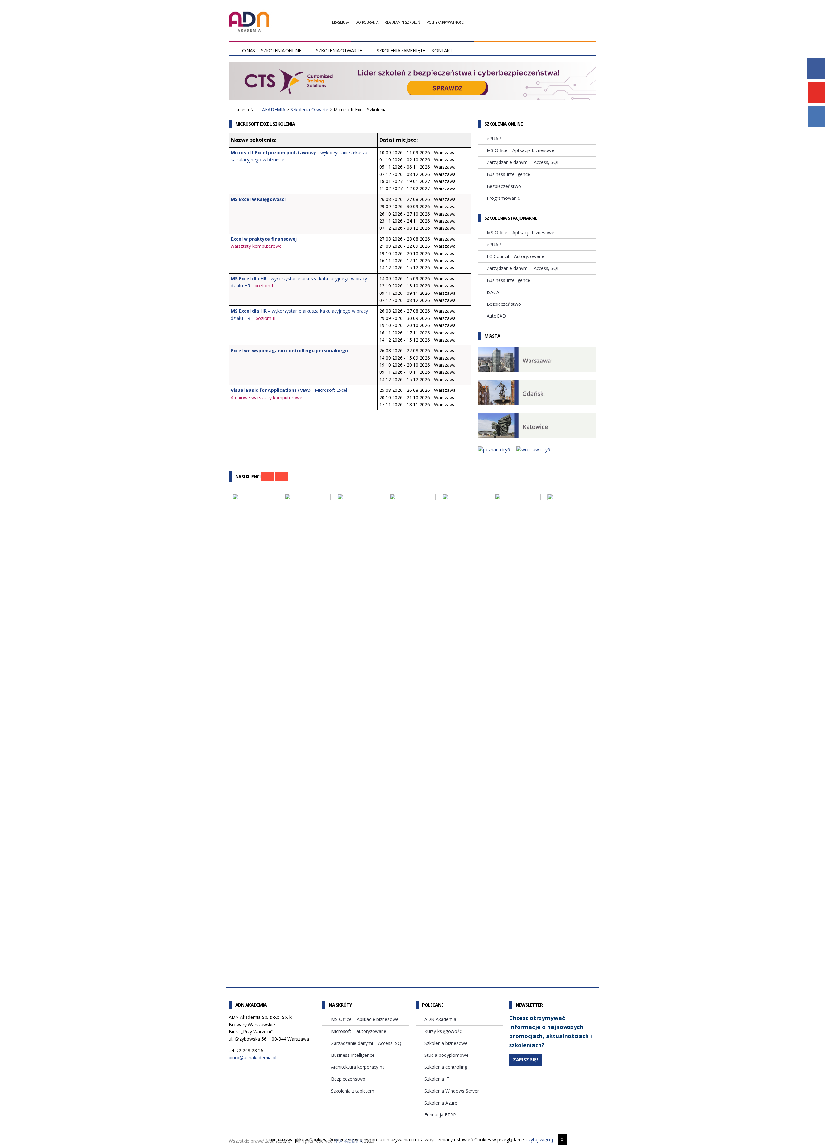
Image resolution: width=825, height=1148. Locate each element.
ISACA (493, 292)
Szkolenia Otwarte (339, 50)
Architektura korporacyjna (358, 1067)
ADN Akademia (440, 1019)
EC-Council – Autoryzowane (515, 256)
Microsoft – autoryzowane (358, 1031)
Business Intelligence (508, 174)
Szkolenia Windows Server (451, 1091)
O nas (248, 50)
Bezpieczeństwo (504, 186)
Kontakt (442, 50)
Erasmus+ (340, 22)
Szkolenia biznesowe (446, 1043)
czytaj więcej (539, 1139)
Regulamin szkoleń (402, 22)
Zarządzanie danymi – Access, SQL (523, 162)
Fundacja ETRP (440, 1115)
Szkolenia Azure (440, 1103)
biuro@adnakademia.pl (252, 1058)
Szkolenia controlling (445, 1067)
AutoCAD (496, 316)
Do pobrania (366, 22)
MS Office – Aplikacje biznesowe (520, 150)
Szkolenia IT (437, 1079)
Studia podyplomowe (446, 1055)
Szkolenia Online (281, 50)
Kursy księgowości (443, 1031)
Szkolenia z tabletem (352, 1091)
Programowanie (503, 198)
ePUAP (494, 138)
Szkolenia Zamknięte (401, 50)
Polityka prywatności (446, 22)
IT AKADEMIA (271, 109)
